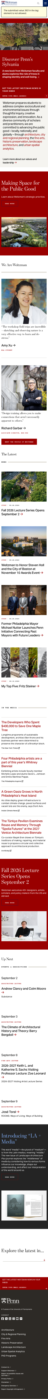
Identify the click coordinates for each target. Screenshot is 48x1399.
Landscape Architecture (13, 1347)
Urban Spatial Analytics (13, 1351)
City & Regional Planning (13, 1334)
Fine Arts (5, 1338)
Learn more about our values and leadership (20, 161)
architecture (32, 134)
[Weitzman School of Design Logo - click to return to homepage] (9, 3)
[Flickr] (21, 1318)
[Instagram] (13, 1318)
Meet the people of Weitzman (19, 442)
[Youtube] (17, 1318)
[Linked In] (10, 1318)
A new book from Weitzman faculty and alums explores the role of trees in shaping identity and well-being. (23, 73)
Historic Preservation (12, 1342)
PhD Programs (8, 1355)
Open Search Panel (38, 3)
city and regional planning (24, 136)
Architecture (7, 1330)
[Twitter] (6, 1318)
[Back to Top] (24, 1391)
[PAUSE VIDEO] (44, 40)
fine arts (39, 138)
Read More (9, 204)
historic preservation (15, 141)
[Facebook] (2, 1318)
